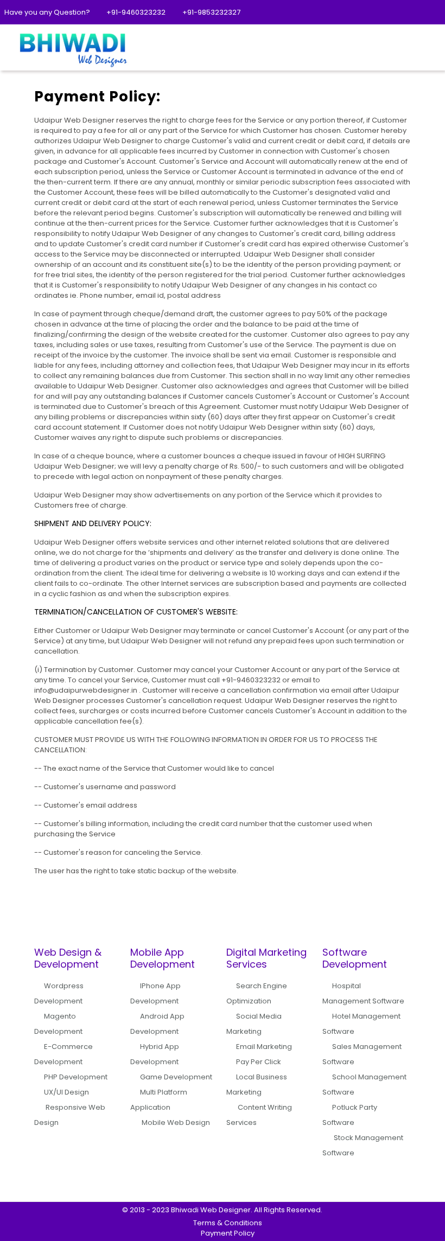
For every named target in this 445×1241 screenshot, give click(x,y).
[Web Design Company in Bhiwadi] (72, 48)
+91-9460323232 (136, 12)
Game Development (176, 1077)
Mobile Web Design (176, 1122)
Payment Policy (227, 1233)
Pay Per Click (258, 1062)
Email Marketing (264, 1046)
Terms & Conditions (227, 1223)
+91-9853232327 (211, 12)
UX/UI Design (66, 1092)
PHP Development (75, 1077)
